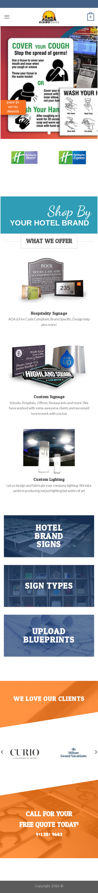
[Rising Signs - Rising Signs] (49, 17)
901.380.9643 (49, 834)
